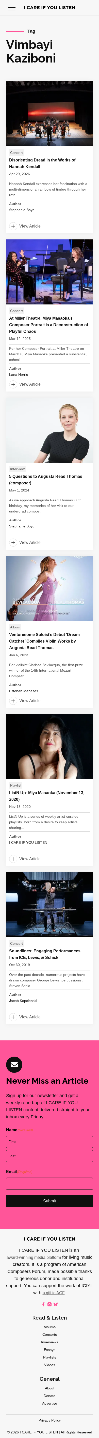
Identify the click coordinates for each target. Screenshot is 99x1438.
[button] (11, 7)
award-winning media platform (34, 1257)
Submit (49, 1201)
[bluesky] (56, 1304)
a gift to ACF (54, 1293)
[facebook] (43, 1304)
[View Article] (49, 157)
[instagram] (49, 1304)
